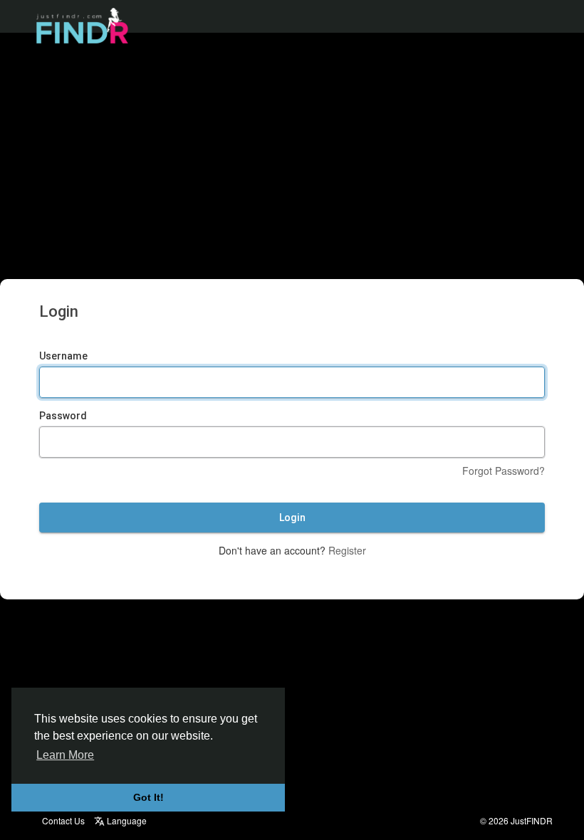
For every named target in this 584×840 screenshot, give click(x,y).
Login (292, 517)
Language (126, 820)
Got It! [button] (148, 797)
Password (63, 415)
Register (347, 550)
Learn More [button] (65, 755)
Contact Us (63, 820)
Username (63, 356)
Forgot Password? (503, 470)
